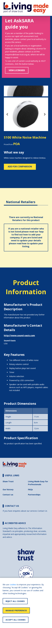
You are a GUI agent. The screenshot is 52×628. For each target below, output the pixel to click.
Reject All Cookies (15, 601)
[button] (7, 114)
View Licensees (17, 70)
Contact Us (42, 511)
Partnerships (34, 494)
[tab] (20, 200)
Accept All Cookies (15, 619)
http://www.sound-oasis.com (19, 335)
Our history (8, 489)
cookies (13, 584)
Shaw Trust (8, 481)
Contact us (8, 494)
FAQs (30, 489)
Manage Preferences (16, 610)
